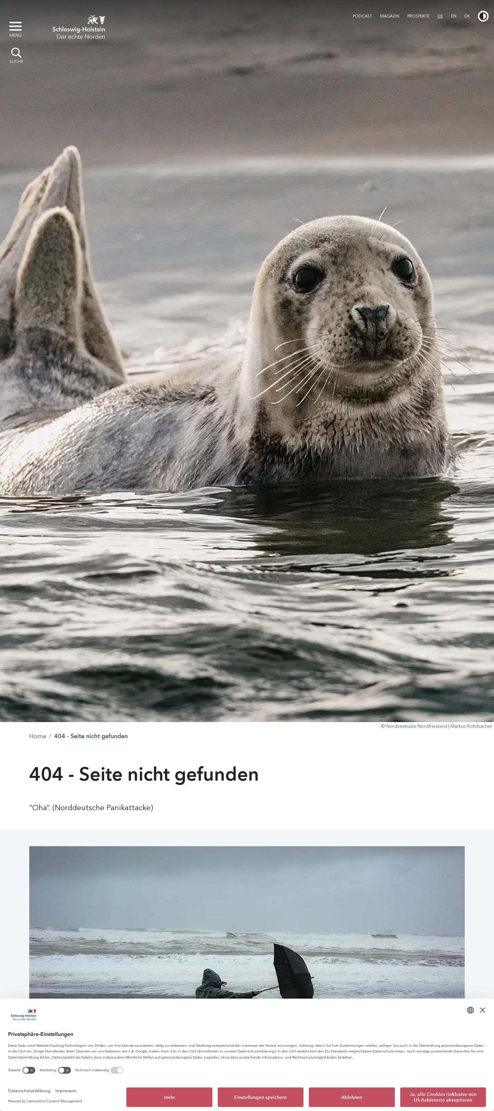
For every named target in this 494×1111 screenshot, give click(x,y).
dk (467, 16)
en (453, 16)
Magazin (389, 16)
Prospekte (418, 16)
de (440, 16)
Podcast (362, 16)
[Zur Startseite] (78, 26)
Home (37, 736)
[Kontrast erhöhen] (483, 16)
